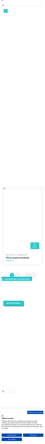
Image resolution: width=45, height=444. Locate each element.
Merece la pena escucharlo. (17, 257)
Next (33, 275)
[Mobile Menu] (6, 11)
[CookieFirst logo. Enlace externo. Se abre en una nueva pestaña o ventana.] (2, 416)
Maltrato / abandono (16, 255)
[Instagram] (20, 351)
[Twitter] (13, 351)
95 (28, 275)
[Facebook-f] (6, 351)
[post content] (22, 219)
